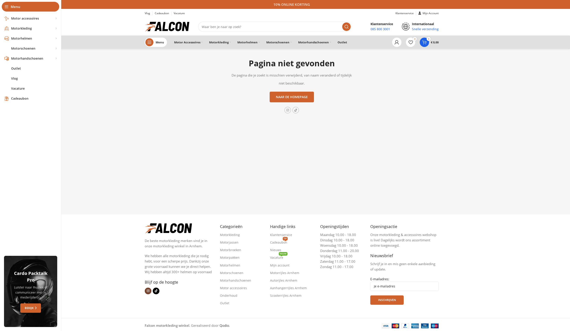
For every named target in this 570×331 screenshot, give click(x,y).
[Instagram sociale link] (287, 110)
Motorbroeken (230, 250)
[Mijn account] (397, 42)
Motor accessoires (233, 288)
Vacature (278, 257)
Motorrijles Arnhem (284, 273)
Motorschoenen (231, 273)
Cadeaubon (278, 241)
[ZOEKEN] (346, 26)
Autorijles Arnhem (283, 280)
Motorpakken (230, 257)
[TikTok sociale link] (295, 110)
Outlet (224, 303)
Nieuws (275, 250)
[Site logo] (167, 26)
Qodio (224, 325)
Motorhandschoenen (235, 280)
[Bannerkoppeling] (30, 291)
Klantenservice (281, 235)
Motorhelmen (230, 265)
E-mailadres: (379, 279)
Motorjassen (229, 242)
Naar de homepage (292, 97)
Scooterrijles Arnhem (285, 295)
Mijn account (279, 265)
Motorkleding (230, 235)
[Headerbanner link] (291, 4)
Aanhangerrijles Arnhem (288, 288)
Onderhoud (228, 295)
